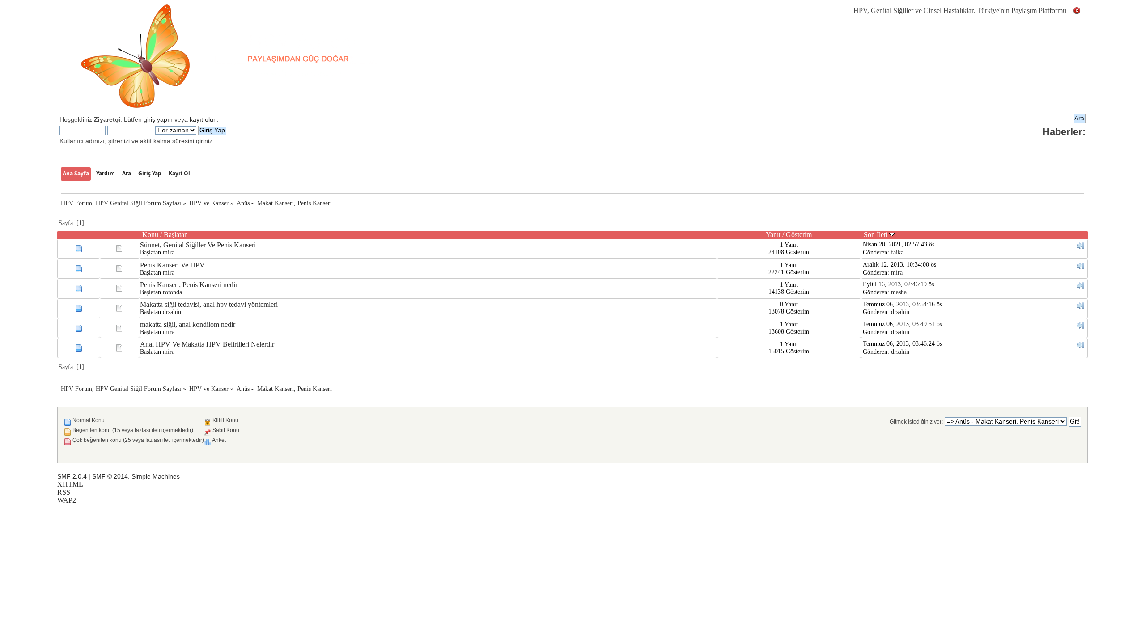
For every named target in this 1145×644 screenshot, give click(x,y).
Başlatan (176, 234)
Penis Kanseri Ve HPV (172, 265)
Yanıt (773, 234)
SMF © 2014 (110, 476)
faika (897, 252)
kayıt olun (203, 119)
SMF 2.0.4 (72, 476)
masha (899, 292)
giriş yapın (158, 119)
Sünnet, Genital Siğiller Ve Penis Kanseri (198, 245)
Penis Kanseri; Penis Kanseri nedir (188, 284)
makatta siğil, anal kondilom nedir (187, 324)
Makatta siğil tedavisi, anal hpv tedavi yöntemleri (209, 304)
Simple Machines (155, 476)
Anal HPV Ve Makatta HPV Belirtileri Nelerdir (207, 344)
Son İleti (876, 234)
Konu (150, 234)
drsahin (172, 312)
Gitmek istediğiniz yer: (916, 422)
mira (168, 252)
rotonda (172, 292)
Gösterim (799, 234)
